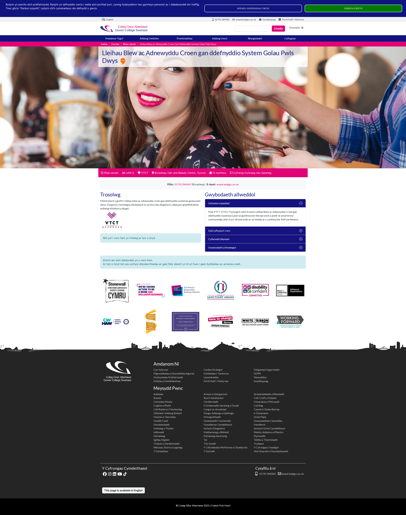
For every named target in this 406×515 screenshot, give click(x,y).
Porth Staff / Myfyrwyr (293, 19)
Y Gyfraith (209, 451)
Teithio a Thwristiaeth (266, 439)
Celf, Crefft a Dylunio (265, 397)
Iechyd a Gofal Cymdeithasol (269, 428)
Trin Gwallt (210, 443)
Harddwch (259, 424)
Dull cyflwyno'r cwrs (219, 230)
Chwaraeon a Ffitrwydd (266, 401)
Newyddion (260, 377)
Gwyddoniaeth (162, 424)
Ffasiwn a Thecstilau (165, 416)
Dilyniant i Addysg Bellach (168, 413)
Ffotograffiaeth (212, 416)
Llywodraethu (211, 377)
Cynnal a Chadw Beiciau (267, 409)
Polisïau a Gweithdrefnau (167, 381)
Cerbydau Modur (163, 401)
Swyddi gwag (268, 19)
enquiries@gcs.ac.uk (245, 19)
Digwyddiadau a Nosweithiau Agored (174, 373)
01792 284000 (221, 19)
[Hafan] (124, 28)
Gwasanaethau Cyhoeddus (268, 420)
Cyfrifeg (258, 405)
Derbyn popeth (353, 8)
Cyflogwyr (290, 38)
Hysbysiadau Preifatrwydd (168, 377)
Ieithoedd (159, 432)
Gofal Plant (260, 416)
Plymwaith (259, 435)
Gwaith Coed (161, 420)
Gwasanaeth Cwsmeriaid (217, 420)
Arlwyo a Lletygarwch (215, 394)
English (110, 19)
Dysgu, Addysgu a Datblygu (219, 413)
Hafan (104, 44)
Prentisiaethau (184, 38)
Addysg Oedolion (149, 38)
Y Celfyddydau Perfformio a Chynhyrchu (225, 447)
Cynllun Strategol (213, 369)
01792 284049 (182, 184)
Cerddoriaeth (211, 401)
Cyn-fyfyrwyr (161, 369)
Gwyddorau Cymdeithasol (218, 424)
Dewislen (294, 27)
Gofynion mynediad (218, 203)
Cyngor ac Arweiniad (215, 409)
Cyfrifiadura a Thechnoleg (168, 409)
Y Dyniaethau (161, 451)
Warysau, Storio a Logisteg (168, 447)
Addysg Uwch (219, 38)
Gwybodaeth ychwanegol (222, 247)
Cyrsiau (115, 44)
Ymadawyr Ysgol (114, 38)
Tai (205, 439)
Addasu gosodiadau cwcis (253, 8)
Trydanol (259, 443)
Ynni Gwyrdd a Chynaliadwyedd (271, 451)
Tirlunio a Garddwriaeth (167, 443)
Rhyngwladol (255, 38)
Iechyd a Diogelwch (214, 428)
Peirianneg (159, 435)
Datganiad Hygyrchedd (266, 369)
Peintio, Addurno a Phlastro (268, 432)
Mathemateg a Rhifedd (216, 432)
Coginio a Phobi (162, 405)
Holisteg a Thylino (164, 428)
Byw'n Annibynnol (213, 397)
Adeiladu (158, 394)
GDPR (257, 373)
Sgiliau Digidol (161, 439)
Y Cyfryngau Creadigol (266, 447)
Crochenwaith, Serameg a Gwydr (221, 405)
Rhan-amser (129, 44)
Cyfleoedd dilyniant (218, 239)
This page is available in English (123, 490)
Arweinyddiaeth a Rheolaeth (269, 394)
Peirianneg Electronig (215, 435)
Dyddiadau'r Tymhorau (216, 373)
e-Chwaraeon (261, 413)
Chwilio (278, 28)
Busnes (157, 397)
